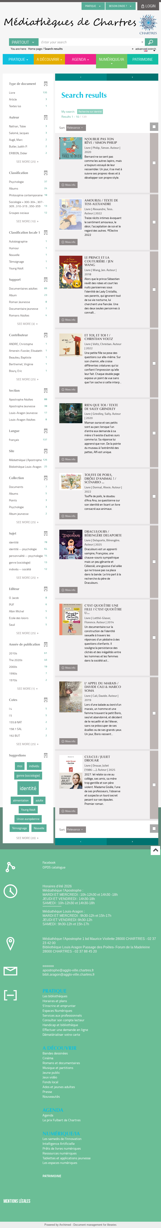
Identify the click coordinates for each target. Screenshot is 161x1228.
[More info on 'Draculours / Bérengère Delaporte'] (70, 544)
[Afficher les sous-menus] (100, 6)
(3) (26, 324)
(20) (26, 838)
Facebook (49, 862)
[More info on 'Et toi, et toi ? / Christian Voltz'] (70, 345)
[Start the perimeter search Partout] (151, 42)
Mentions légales (17, 1201)
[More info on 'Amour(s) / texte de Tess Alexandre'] (70, 214)
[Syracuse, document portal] (80, 24)
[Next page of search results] (132, 77)
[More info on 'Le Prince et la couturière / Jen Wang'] (70, 272)
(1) (26, 688)
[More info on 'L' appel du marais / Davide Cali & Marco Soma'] (70, 696)
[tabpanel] (80, 459)
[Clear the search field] (142, 42)
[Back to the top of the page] (155, 850)
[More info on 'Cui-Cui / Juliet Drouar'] (70, 772)
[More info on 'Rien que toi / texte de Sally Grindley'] (70, 413)
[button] (28, 93)
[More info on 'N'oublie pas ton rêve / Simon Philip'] (70, 148)
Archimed (65, 1224)
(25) (26, 161)
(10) (26, 221)
